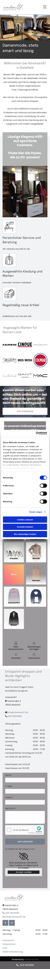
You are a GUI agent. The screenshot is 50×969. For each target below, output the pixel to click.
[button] (25, 411)
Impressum (8, 940)
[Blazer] (14, 615)
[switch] (43, 485)
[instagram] (12, 923)
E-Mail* (8, 786)
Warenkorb (34, 658)
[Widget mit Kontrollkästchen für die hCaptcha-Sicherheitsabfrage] (24, 830)
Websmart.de (31, 959)
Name (8, 775)
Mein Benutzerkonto (15, 647)
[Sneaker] (14, 548)
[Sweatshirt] (14, 593)
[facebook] (5, 923)
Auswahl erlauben (25, 527)
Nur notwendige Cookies (25, 534)
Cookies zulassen (25, 519)
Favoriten (16, 658)
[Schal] (36, 593)
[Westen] (36, 570)
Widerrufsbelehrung (13, 951)
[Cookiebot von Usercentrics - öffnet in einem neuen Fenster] (36, 433)
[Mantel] (36, 548)
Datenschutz (9, 944)
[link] (23, 856)
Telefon (9, 797)
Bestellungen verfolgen (34, 647)
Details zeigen (35, 512)
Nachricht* (10, 808)
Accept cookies (24, 872)
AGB (5, 948)
